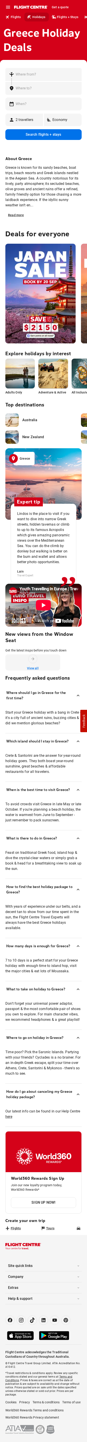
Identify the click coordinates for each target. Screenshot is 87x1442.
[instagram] (21, 1320)
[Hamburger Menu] (8, 7)
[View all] (32, 658)
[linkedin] (43, 1320)
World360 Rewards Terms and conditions (34, 1410)
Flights (16, 17)
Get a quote (60, 7)
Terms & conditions (46, 1402)
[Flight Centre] (30, 7)
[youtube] (54, 1320)
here (8, 1116)
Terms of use (71, 1402)
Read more (16, 215)
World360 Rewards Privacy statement (32, 1417)
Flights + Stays (67, 17)
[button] (83, 721)
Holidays (38, 17)
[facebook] (10, 1320)
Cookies (11, 1402)
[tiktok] (32, 1320)
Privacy (24, 1402)
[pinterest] (65, 1320)
